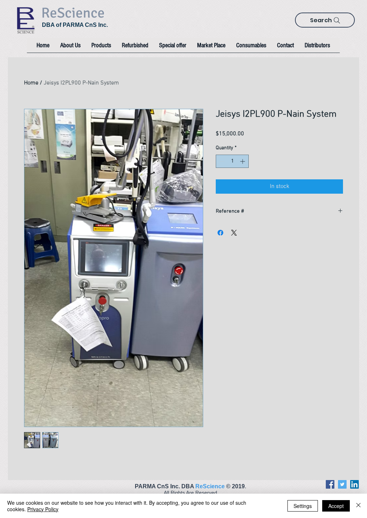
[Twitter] (342, 484)
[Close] (358, 505)
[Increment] (243, 161)
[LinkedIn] (354, 484)
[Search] (336, 20)
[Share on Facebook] (220, 232)
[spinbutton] (232, 161)
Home (31, 83)
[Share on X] (234, 232)
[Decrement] (221, 161)
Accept (336, 505)
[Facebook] (330, 484)
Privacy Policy (42, 509)
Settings (303, 505)
